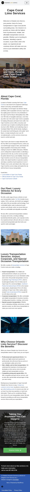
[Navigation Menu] (27, 2)
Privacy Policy (18, 490)
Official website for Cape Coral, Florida (12, 176)
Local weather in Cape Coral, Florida (12, 174)
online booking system (9, 389)
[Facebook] (2, 487)
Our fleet (17, 199)
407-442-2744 (13, 470)
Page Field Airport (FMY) (15, 280)
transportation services (18, 265)
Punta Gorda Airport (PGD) (13, 292)
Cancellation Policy (7, 490)
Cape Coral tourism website (9, 178)
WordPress (20, 482)
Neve (8, 482)
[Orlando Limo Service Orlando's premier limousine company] (9, 2)
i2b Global (15, 479)
